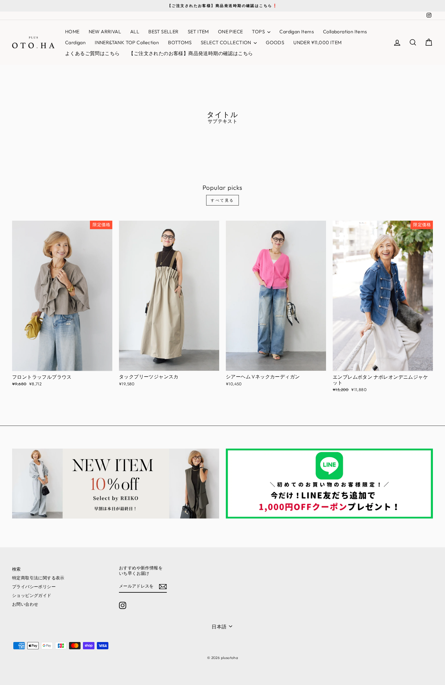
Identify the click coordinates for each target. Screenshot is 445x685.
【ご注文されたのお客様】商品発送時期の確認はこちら (191, 53)
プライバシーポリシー (34, 586)
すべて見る (222, 200)
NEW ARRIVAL (105, 31)
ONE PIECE (230, 31)
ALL (134, 31)
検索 (16, 569)
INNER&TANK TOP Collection (127, 42)
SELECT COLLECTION (226, 42)
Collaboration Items (345, 31)
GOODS (275, 42)
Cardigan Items (296, 31)
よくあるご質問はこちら (92, 53)
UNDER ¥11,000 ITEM (317, 42)
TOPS (259, 31)
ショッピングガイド (31, 595)
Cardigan (75, 42)
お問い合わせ (25, 604)
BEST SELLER (163, 31)
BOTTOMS (180, 42)
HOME (72, 31)
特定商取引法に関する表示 (38, 578)
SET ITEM (198, 31)
